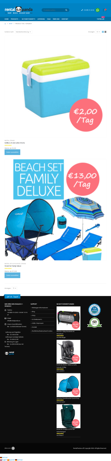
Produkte (14, 19)
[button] (103, 32)
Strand (12, 140)
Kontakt (65, 19)
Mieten (7, 140)
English (4, 460)
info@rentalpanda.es (13, 321)
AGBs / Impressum (37, 323)
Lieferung (41, 19)
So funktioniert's (37, 319)
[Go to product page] (55, 86)
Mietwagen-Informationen (40, 308)
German (5, 457)
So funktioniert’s (28, 19)
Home (7, 19)
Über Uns (56, 19)
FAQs (49, 19)
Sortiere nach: (9, 32)
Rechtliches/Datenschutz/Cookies (42, 331)
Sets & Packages (15, 264)
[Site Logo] (19, 10)
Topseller (100, 18)
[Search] (66, 10)
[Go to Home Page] (5, 23)
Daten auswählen (12, 152)
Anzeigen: (91, 32)
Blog (33, 312)
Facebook (13, 448)
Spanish (12, 460)
